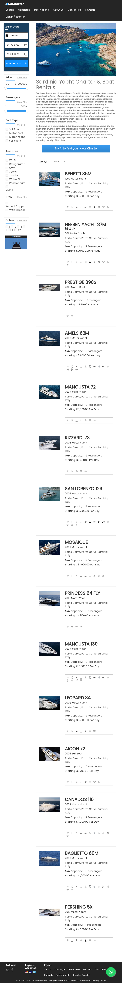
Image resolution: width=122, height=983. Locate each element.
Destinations (74, 969)
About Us (87, 969)
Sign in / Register (81, 975)
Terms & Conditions (80, 980)
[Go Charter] (14, 4)
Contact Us (100, 969)
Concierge (59, 969)
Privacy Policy (99, 980)
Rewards (48, 975)
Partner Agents (63, 975)
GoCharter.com (38, 980)
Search (47, 969)
